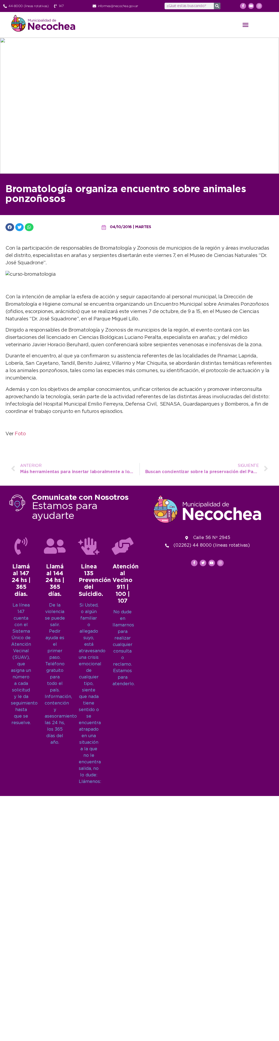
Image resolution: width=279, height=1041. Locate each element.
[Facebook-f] (243, 6)
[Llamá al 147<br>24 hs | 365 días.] (21, 546)
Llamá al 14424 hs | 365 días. (55, 580)
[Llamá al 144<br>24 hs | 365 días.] (54, 546)
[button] (245, 25)
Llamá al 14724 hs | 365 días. (21, 580)
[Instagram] (259, 6)
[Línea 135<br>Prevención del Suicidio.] (89, 546)
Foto (20, 434)
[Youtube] (251, 6)
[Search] (217, 6)
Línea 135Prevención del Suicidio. (95, 580)
